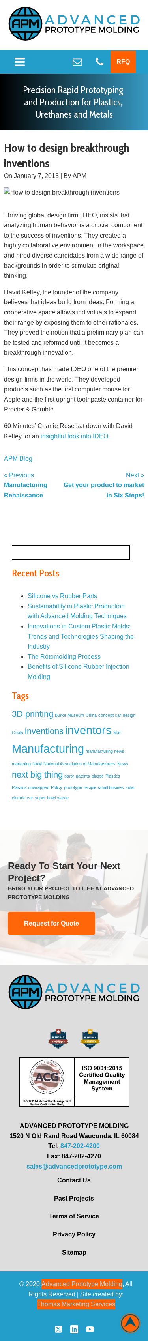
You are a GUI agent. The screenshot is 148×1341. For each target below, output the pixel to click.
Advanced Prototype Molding (81, 1284)
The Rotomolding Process (64, 656)
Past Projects (74, 1198)
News (122, 763)
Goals (17, 732)
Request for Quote (51, 923)
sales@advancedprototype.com (74, 1166)
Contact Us (74, 1180)
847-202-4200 (80, 1146)
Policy (56, 787)
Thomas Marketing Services (76, 1304)
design (129, 715)
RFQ (123, 61)
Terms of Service (74, 1216)
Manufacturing (48, 748)
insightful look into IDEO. (75, 436)
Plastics (112, 776)
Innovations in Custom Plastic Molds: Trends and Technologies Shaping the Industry (81, 636)
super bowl (45, 797)
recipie (90, 787)
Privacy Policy (74, 1234)
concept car (109, 715)
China (91, 715)
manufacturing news (105, 751)
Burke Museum (69, 715)
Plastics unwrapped (30, 787)
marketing (21, 763)
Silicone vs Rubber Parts (62, 596)
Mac (117, 732)
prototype (73, 787)
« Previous (25, 485)
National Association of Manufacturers (79, 763)
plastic (98, 776)
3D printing (32, 714)
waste (63, 797)
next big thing (37, 775)
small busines (111, 787)
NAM (37, 763)
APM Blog (18, 458)
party (69, 776)
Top (130, 1323)
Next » (104, 485)
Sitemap (74, 1252)
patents (83, 776)
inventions (44, 731)
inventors (88, 730)
